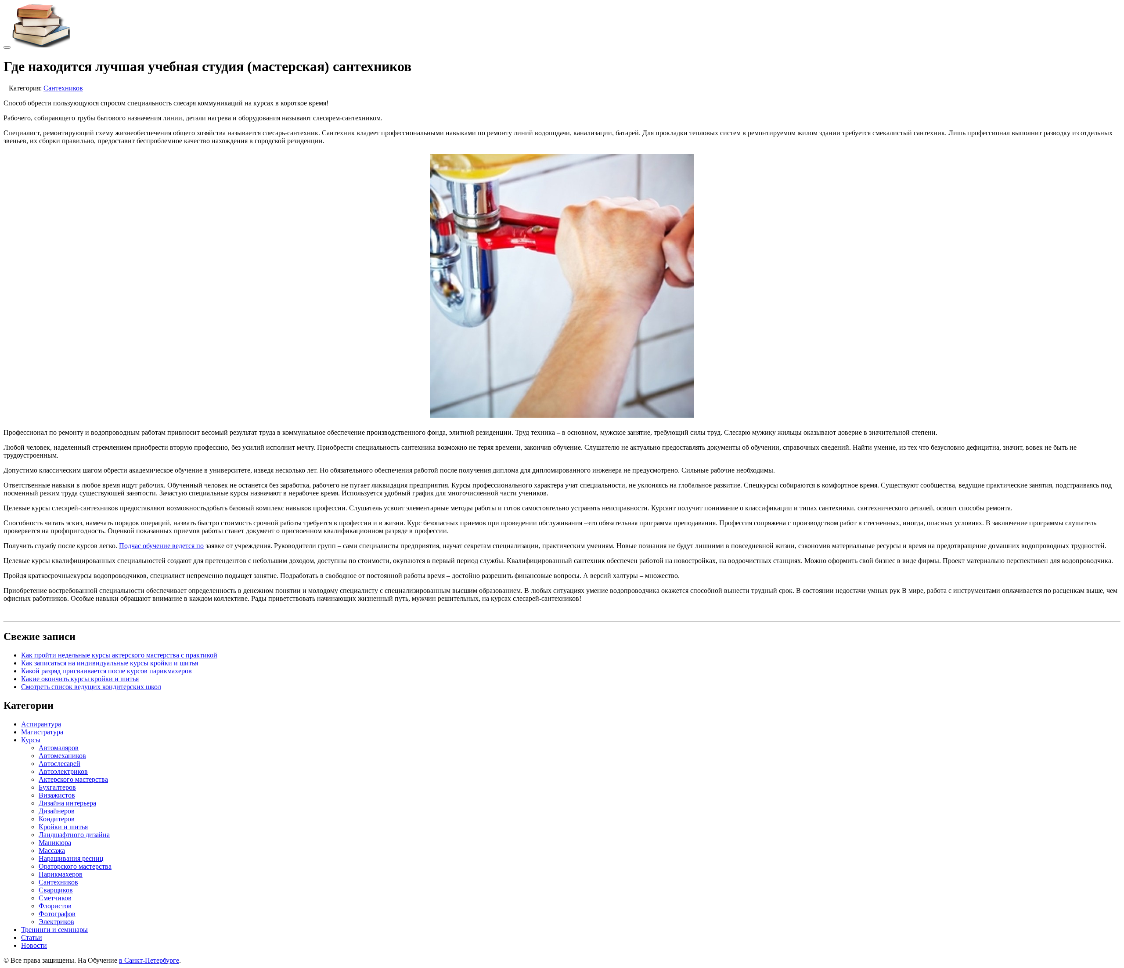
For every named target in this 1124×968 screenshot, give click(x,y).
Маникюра (55, 842)
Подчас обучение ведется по (161, 545)
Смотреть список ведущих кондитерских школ (91, 686)
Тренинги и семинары (54, 929)
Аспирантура (41, 724)
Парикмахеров (61, 874)
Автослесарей (59, 763)
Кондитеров (57, 819)
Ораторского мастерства (75, 866)
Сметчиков (55, 898)
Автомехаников (62, 755)
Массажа (52, 850)
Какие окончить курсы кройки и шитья (80, 679)
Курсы (30, 740)
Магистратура (42, 732)
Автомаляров (59, 747)
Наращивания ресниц (71, 858)
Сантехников (63, 88)
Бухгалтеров (57, 787)
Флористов (55, 906)
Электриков (56, 921)
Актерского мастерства (73, 779)
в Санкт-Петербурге (149, 960)
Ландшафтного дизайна (74, 834)
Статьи (31, 937)
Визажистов (57, 795)
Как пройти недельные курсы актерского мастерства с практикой (119, 655)
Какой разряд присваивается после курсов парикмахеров (106, 671)
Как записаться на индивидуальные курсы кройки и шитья (109, 663)
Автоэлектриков (63, 771)
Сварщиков (56, 890)
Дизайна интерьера (67, 803)
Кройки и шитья (63, 827)
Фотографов (57, 913)
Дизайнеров (57, 811)
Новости (34, 945)
